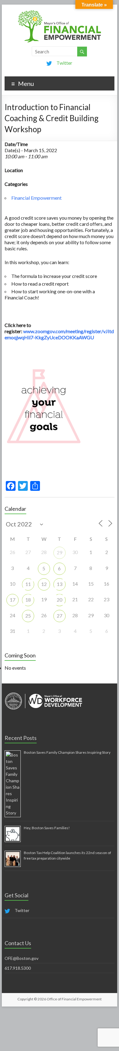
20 (59, 599)
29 (59, 552)
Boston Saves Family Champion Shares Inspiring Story (67, 752)
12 (44, 584)
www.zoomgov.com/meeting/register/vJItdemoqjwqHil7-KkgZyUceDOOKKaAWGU (59, 334)
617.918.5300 (18, 968)
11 (28, 584)
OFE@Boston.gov (21, 958)
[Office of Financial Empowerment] (59, 12)
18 (28, 599)
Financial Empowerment (36, 198)
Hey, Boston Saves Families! (47, 828)
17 (12, 599)
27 (59, 615)
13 (59, 584)
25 (28, 615)
